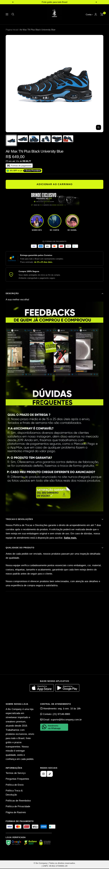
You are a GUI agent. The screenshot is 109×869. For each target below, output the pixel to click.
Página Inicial (12, 29)
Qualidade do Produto (20, 547)
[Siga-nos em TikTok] (50, 774)
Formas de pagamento (21, 165)
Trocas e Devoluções (19, 519)
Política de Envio (15, 784)
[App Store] (42, 691)
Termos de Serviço (16, 773)
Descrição (12, 293)
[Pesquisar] (13, 14)
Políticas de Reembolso (18, 800)
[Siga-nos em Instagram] (43, 774)
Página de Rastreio (16, 812)
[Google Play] (67, 691)
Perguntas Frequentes (17, 779)
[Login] (95, 14)
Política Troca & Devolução (14, 792)
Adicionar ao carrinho (55, 184)
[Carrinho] (101, 14)
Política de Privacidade (18, 806)
